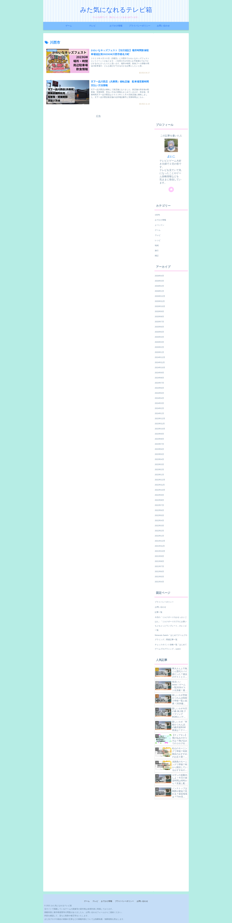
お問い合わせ (160, 607)
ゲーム (87, 901)
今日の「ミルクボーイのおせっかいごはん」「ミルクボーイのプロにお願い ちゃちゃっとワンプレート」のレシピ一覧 (171, 623)
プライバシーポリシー (164, 602)
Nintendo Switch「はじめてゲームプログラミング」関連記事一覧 (171, 637)
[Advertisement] (98, 137)
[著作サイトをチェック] (171, 189)
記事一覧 (158, 612)
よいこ (171, 156)
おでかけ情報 (106, 901)
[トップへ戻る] (228, 919)
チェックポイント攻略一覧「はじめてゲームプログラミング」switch (171, 647)
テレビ (95, 901)
